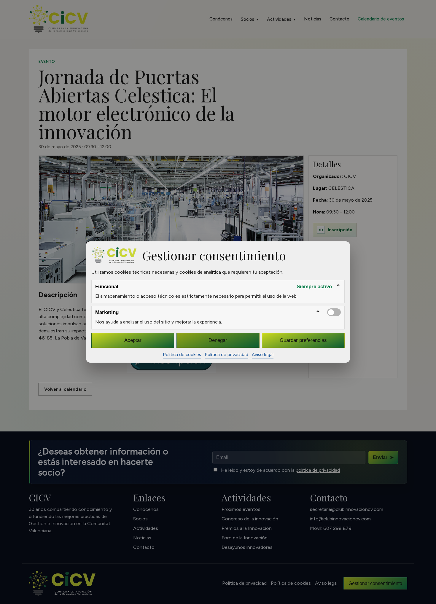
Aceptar (132, 340)
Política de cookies (182, 354)
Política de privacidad (226, 354)
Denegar (218, 340)
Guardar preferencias (303, 340)
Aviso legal (262, 354)
